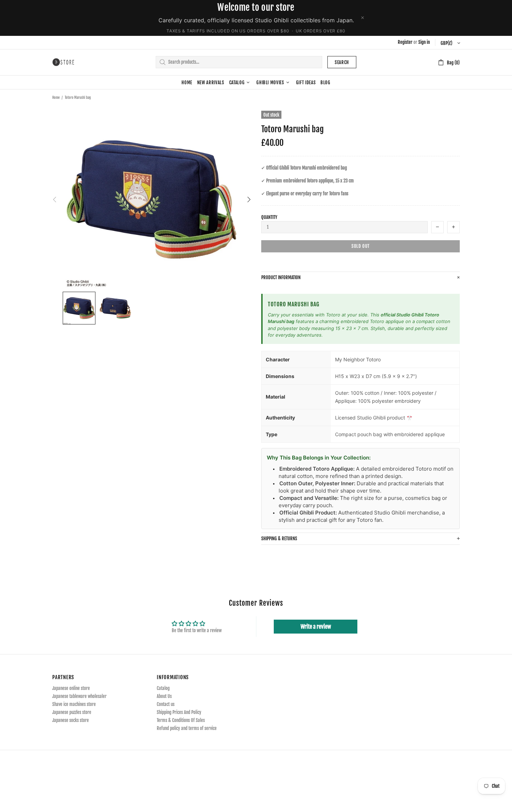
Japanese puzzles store (71, 712)
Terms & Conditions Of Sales (181, 720)
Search (342, 62)
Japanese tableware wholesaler (79, 696)
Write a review (316, 626)
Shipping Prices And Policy (179, 712)
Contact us (165, 704)
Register (405, 42)
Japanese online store (71, 688)
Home (56, 97)
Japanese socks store (70, 720)
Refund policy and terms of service (187, 728)
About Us (164, 696)
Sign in (424, 42)
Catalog (163, 688)
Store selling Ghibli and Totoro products (63, 62)
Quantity (269, 217)
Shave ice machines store (74, 704)
